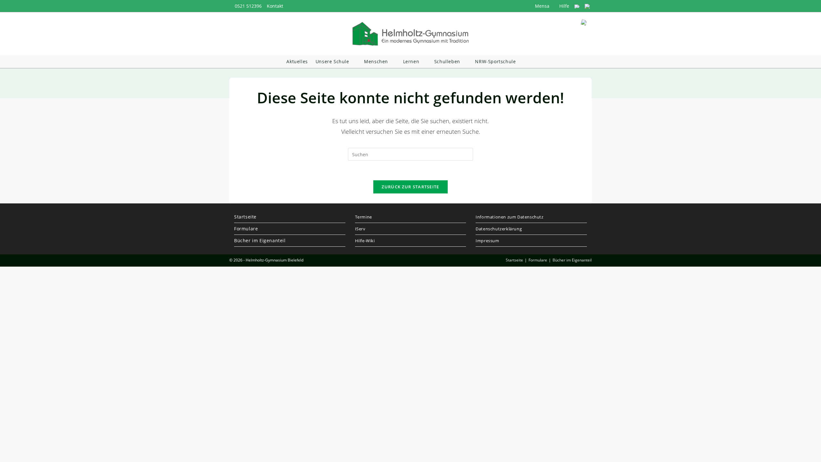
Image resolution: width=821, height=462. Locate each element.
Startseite (245, 217)
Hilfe (563, 6)
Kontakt (275, 6)
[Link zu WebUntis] (576, 6)
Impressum (487, 241)
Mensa (541, 6)
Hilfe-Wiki (365, 241)
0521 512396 (248, 6)
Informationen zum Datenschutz (509, 217)
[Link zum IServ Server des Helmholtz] (587, 6)
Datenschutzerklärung (499, 229)
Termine (363, 217)
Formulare (246, 229)
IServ (360, 229)
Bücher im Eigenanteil (260, 240)
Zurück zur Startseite (410, 187)
